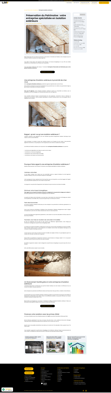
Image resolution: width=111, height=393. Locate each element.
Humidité (59, 378)
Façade (59, 376)
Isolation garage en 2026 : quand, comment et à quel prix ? (79, 25)
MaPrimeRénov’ (44, 375)
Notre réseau (69, 2)
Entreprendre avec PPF (85, 2)
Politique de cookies (29, 381)
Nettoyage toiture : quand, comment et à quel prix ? (78, 28)
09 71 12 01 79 (76, 2)
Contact (43, 381)
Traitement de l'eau (77, 49)
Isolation (76, 371)
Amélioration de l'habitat (78, 43)
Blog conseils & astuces (46, 379)
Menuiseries (76, 372)
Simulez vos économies (104, 2)
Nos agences (44, 372)
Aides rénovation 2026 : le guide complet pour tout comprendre (78, 36)
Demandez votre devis (68, 0)
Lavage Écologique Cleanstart (80, 383)
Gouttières (60, 379)
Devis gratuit (94, 2)
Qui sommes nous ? (45, 371)
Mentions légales (28, 376)
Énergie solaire (77, 376)
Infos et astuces (77, 44)
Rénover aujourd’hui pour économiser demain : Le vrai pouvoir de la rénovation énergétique (76, 338)
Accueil (25, 10)
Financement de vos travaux (47, 373)
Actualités (75, 41)
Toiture (59, 369)
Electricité (60, 373)
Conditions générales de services (29, 379)
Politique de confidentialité (30, 377)
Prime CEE (43, 378)
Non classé (76, 46)
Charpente (60, 375)
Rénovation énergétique (33, 10)
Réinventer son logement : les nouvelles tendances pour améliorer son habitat (79, 20)
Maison (59, 381)
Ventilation (60, 371)
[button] (7, 389)
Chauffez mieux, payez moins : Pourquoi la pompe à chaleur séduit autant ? (79, 32)
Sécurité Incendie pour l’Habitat (64, 372)
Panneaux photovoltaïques (79, 378)
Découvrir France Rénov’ (46, 376)
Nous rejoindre (28, 373)
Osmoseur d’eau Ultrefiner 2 (79, 382)
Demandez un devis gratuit (46, 72)
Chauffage (76, 369)
